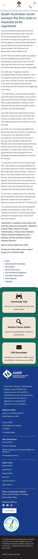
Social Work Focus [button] (12, 270)
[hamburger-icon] (3, 5)
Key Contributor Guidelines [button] (15, 273)
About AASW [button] (7, 466)
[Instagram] (11, 505)
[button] (34, 3)
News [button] (7, 261)
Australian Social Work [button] (14, 275)
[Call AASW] (30, 7)
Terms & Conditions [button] (9, 446)
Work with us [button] (7, 485)
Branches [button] (5, 477)
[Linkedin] (3, 505)
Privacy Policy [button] (7, 442)
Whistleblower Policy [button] (10, 456)
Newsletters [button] (10, 267)
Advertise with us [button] (8, 481)
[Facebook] (7, 505)
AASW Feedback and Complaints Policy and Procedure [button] (18, 451)
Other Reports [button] (10, 278)
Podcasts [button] (8, 281)
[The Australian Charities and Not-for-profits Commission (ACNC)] (11, 524)
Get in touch (9, 511)
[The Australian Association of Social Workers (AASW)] (19, 4)
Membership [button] (6, 469)
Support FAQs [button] (7, 473)
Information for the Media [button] (15, 264)
